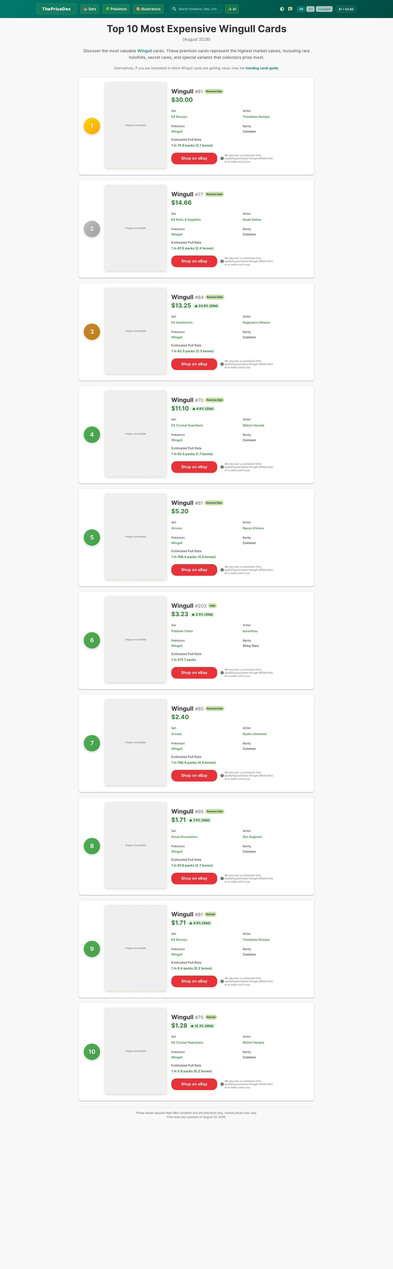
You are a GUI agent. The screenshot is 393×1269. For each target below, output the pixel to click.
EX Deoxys (179, 117)
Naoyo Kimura (253, 528)
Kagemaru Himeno (256, 322)
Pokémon (116, 9)
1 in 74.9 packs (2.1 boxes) (192, 145)
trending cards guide (262, 68)
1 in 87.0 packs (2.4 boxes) (192, 248)
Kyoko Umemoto (255, 734)
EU (311, 9)
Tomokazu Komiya (256, 117)
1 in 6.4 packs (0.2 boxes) (191, 968)
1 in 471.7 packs (183, 660)
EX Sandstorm (181, 322)
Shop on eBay (194, 158)
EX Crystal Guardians (187, 425)
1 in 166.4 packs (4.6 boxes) (193, 557)
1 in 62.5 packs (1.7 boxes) (192, 454)
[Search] (174, 9)
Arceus (176, 528)
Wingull (144, 50)
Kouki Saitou (252, 220)
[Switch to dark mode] (282, 9)
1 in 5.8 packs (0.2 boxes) (191, 1071)
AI (232, 9)
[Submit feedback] (290, 9)
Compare (324, 9)
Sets (89, 9)
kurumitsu (250, 631)
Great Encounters (184, 837)
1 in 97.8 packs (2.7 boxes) (192, 865)
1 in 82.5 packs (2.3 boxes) (192, 351)
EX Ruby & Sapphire (186, 220)
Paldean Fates (182, 631)
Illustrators (148, 9)
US (301, 9)
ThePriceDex (56, 8)
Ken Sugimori (252, 837)
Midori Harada (253, 425)
